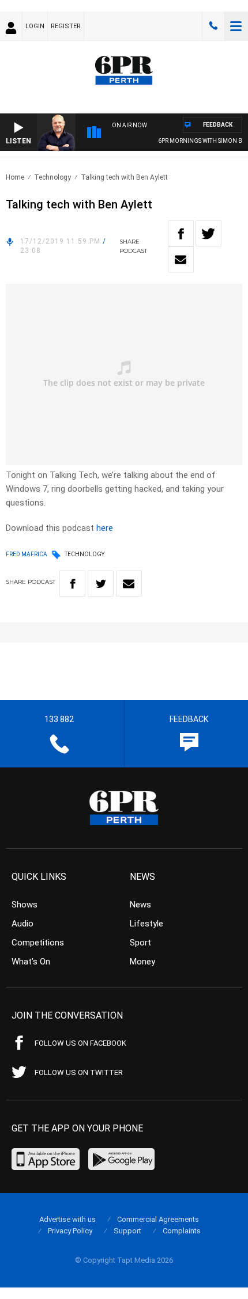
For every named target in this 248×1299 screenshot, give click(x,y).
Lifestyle (146, 923)
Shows (24, 904)
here (104, 528)
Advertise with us (67, 1219)
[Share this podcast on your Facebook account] (181, 233)
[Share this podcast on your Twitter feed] (208, 233)
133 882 (213, 26)
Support (127, 1230)
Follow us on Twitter (79, 1072)
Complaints (182, 1230)
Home (15, 177)
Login (34, 26)
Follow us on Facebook (80, 1043)
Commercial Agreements (158, 1219)
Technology (52, 177)
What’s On (31, 961)
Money (142, 961)
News (140, 904)
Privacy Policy (70, 1230)
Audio (22, 923)
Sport (140, 942)
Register (66, 26)
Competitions (38, 942)
